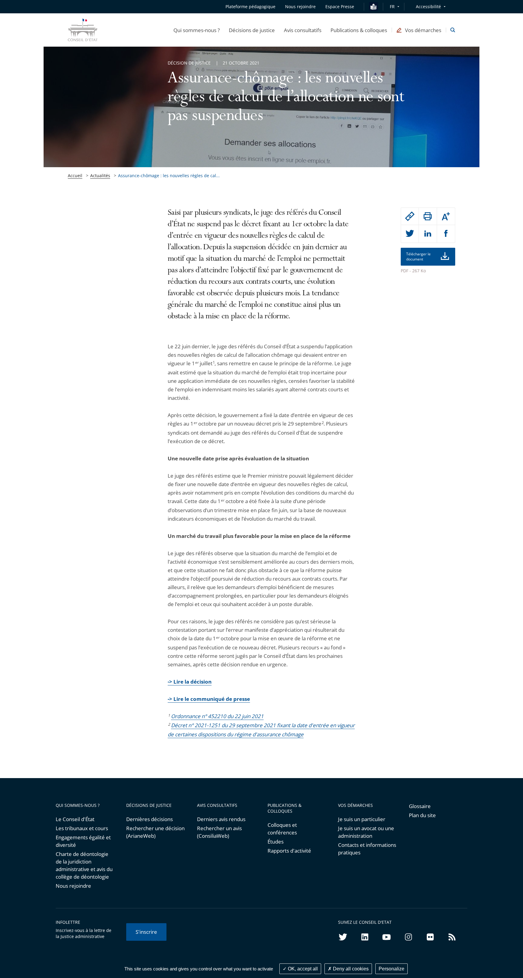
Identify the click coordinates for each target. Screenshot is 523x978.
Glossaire (420, 806)
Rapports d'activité (289, 850)
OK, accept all (302, 968)
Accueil (75, 175)
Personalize (391, 968)
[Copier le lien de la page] (410, 216)
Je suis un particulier (361, 819)
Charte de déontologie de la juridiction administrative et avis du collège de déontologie (84, 865)
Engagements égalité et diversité (83, 841)
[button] (196, 30)
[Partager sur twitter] (410, 234)
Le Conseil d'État (75, 819)
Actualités (100, 175)
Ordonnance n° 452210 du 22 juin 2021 (217, 716)
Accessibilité (428, 6)
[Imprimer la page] (427, 216)
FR (392, 6)
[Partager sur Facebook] (446, 234)
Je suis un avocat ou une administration (366, 832)
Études (276, 841)
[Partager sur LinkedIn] (427, 234)
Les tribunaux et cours (82, 828)
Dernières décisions (149, 819)
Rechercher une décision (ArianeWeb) (155, 832)
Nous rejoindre (73, 885)
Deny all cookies (350, 968)
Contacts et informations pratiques (367, 848)
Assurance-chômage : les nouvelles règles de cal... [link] (169, 175)
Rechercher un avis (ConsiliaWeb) (219, 832)
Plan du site (422, 815)
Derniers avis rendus (221, 819)
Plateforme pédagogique (250, 6)
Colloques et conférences (282, 828)
